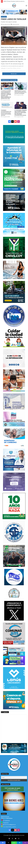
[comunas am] (14, 12)
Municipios (4, 16)
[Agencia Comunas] (14, 6)
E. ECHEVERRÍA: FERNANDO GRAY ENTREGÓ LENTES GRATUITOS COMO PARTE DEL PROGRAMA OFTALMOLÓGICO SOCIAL (21, 113)
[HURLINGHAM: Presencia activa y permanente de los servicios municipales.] (21, 86)
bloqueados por (13, 789)
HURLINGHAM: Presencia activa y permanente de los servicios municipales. (20, 92)
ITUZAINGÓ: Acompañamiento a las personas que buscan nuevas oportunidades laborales (6, 113)
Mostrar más (14, 73)
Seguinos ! (5, 712)
